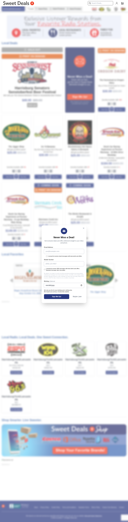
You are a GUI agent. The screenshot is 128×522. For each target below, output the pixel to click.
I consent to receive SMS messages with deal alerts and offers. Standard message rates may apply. (63, 269)
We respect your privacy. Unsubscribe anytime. (56, 291)
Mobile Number (49, 259)
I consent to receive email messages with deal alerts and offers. (65, 256)
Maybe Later (77, 296)
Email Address (48, 247)
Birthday (49, 281)
